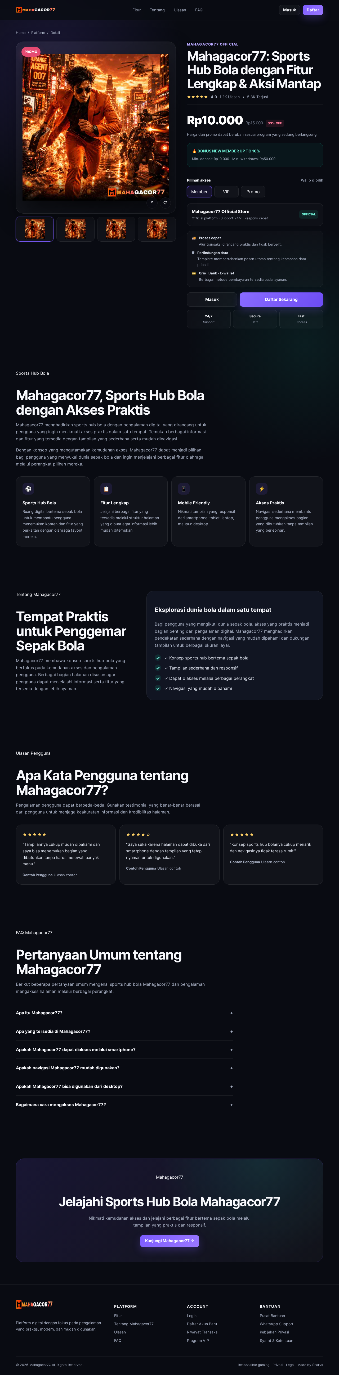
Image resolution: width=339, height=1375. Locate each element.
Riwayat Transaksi (202, 1332)
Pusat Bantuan (272, 1315)
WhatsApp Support (276, 1324)
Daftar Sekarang (281, 299)
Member (199, 191)
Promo (253, 191)
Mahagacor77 (29, 424)
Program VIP (198, 1340)
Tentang (157, 10)
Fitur (136, 10)
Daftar (313, 9)
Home (21, 32)
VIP (226, 191)
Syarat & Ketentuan (276, 1340)
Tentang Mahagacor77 (134, 1324)
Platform (38, 32)
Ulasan (180, 10)
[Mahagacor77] (36, 10)
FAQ (199, 10)
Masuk (289, 9)
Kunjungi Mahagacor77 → (169, 1240)
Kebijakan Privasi (274, 1332)
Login (192, 1315)
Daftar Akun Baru (202, 1324)
